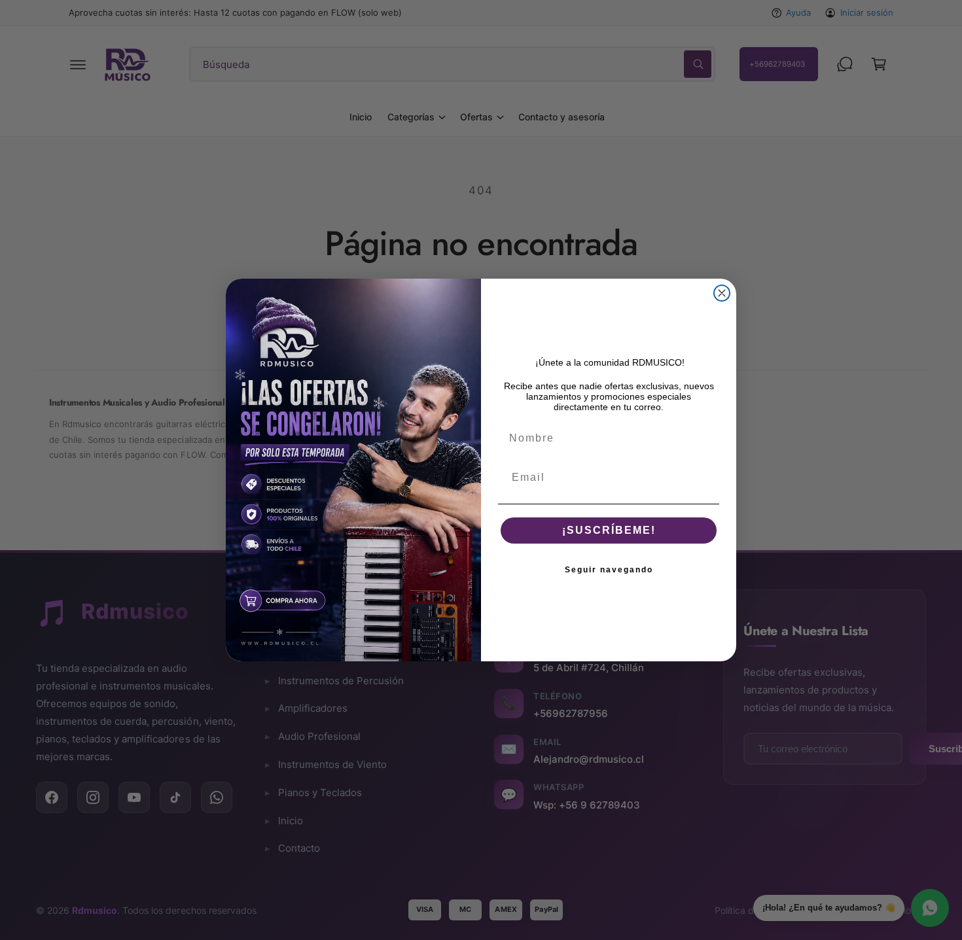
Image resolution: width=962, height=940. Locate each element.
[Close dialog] (722, 293)
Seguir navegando (609, 569)
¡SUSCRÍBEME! (609, 530)
